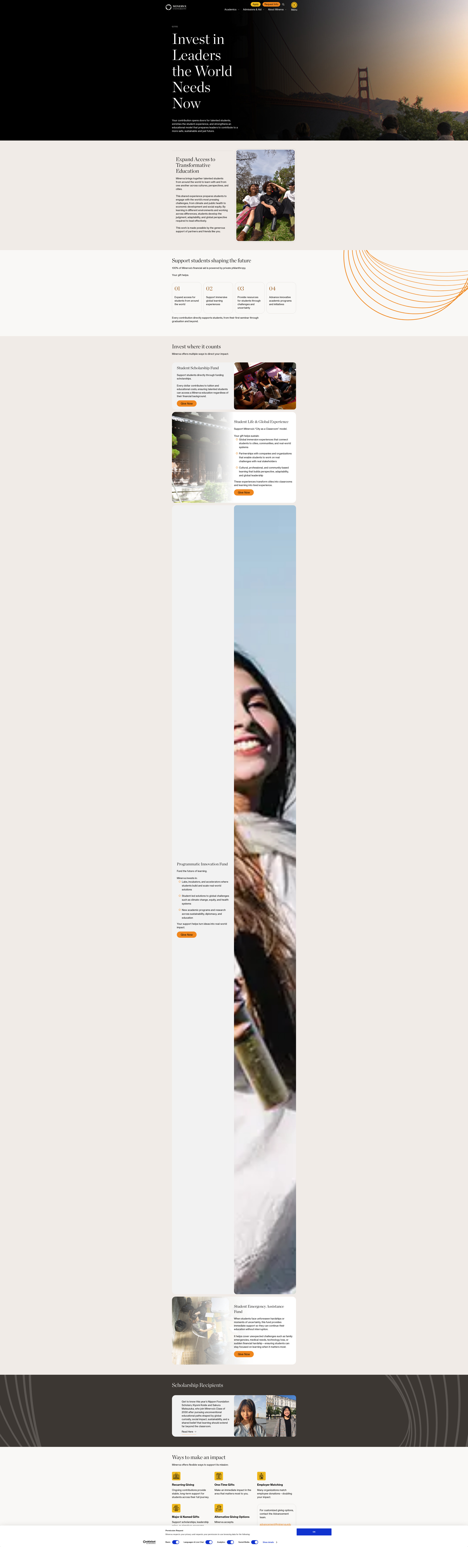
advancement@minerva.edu (275, 1524)
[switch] (208, 1542)
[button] (231, 9)
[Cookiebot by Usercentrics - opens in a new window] (149, 1542)
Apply (256, 4)
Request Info (271, 4)
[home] (176, 7)
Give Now (187, 403)
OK (314, 1532)
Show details (268, 1542)
